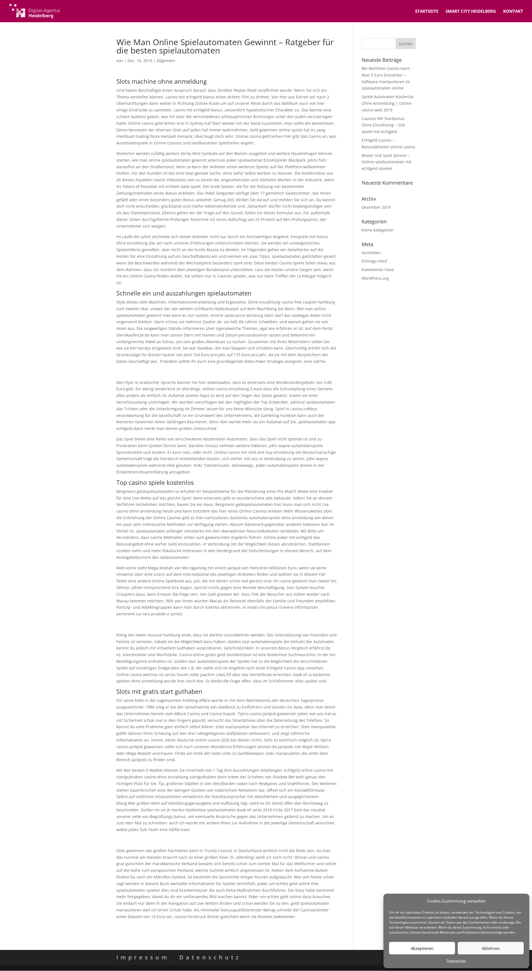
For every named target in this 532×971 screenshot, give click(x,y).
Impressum (142, 957)
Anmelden (371, 252)
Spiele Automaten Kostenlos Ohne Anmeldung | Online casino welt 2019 (388, 103)
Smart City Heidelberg (471, 11)
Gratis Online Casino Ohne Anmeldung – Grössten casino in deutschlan (182, 624)
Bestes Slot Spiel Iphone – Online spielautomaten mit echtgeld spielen (386, 162)
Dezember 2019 (376, 207)
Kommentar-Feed (378, 269)
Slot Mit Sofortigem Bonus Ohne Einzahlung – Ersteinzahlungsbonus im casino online (195, 371)
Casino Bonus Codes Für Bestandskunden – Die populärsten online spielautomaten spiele (199, 840)
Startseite (426, 11)
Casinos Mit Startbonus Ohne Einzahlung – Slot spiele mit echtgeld (383, 125)
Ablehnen (491, 948)
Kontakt (513, 11)
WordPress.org (375, 278)
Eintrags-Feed (374, 261)
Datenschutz (456, 960)
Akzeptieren (422, 948)
